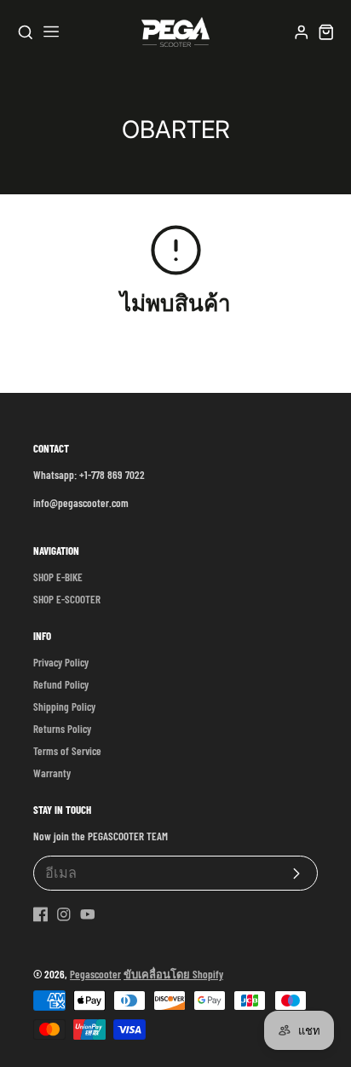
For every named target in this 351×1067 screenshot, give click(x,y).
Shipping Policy (64, 706)
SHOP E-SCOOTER (67, 599)
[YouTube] (87, 914)
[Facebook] (41, 914)
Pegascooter (95, 974)
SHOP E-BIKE (58, 577)
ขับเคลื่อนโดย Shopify (173, 974)
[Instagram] (64, 914)
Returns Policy (62, 728)
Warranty (52, 773)
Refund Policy (61, 684)
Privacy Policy (61, 662)
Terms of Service (67, 751)
